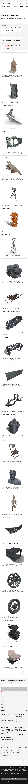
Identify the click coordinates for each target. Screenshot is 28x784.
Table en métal (5, 337)
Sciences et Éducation (7, 40)
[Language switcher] (26, 3)
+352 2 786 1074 (4, 723)
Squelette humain (5, 491)
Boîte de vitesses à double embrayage (10, 543)
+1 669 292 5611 (18, 721)
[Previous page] (19, 673)
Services (3, 704)
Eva (19, 30)
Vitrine (2, 701)
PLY (12, 45)
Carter (3, 131)
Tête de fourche (5, 105)
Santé (19, 38)
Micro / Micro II (5, 30)
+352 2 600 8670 (4, 722)
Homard (4, 285)
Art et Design (17, 40)
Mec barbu (4, 466)
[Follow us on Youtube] (26, 747)
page (2, 773)
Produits (3, 698)
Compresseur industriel (7, 414)
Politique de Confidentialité (6, 753)
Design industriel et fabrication (9, 38)
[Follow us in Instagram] (7, 747)
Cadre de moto (5, 388)
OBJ (3, 45)
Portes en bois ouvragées (7, 363)
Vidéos (26, 6)
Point (3, 27)
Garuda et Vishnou (6, 208)
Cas (12, 6)
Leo (20, 27)
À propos (3, 710)
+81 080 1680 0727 (19, 734)
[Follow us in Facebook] (1, 747)
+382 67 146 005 (4, 741)
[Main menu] (1, 3)
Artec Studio (5, 33)
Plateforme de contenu (6, 6)
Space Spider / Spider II (11, 27)
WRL (16, 45)
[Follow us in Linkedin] (20, 747)
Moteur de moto (5, 620)
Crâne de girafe (5, 157)
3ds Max (21, 45)
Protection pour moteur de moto (9, 311)
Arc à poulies (4, 234)
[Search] (20, 3)
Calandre (4, 517)
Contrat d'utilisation (5, 752)
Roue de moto (5, 594)
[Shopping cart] (23, 3)
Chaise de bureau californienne (8, 646)
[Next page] (25, 673)
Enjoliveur (4, 569)
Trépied (3, 182)
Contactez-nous (4, 755)
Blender (3, 48)
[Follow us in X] (14, 747)
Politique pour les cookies (19, 753)
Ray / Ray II (13, 30)
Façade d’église (5, 79)
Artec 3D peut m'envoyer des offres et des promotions (14, 691)
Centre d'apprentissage (19, 6)
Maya (8, 48)
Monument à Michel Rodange (8, 54)
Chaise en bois (5, 440)
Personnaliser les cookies (14, 782)
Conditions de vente (15, 752)
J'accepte (14, 778)
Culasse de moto (5, 260)
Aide (2, 707)
